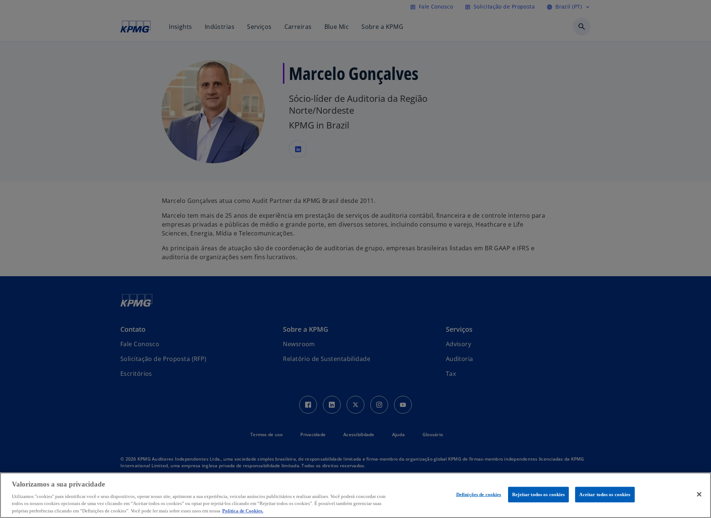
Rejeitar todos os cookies (538, 494)
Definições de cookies (478, 494)
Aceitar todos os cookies (604, 494)
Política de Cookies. (242, 510)
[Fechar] (699, 494)
